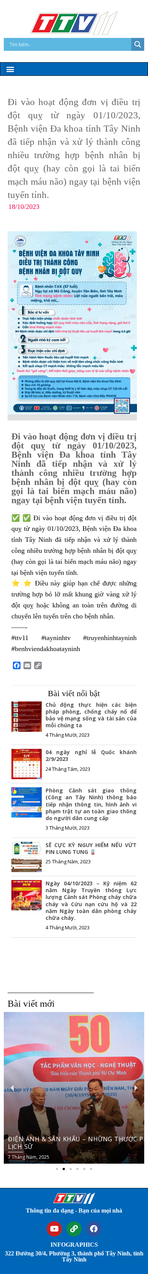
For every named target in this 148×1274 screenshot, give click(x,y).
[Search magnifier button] (137, 44)
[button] (10, 69)
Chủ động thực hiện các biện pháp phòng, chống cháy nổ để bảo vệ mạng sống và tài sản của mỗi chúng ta (91, 715)
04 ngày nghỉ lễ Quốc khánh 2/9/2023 (91, 755)
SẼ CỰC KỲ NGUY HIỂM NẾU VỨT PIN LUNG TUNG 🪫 (91, 848)
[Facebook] (93, 1228)
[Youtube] (54, 1228)
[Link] (74, 1228)
